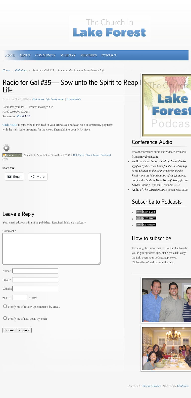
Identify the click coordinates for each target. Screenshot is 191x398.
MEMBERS (89, 55)
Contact (109, 55)
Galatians (21, 70)
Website (7, 289)
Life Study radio (55, 99)
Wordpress (183, 386)
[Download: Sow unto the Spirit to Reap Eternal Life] (12, 155)
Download (106, 155)
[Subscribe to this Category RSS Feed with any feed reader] (146, 225)
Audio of (148, 189)
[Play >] (6, 148)
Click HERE (9, 125)
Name (7, 271)
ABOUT (24, 55)
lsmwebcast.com (148, 156)
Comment (9, 231)
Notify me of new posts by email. (28, 318)
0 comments (74, 99)
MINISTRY (68, 55)
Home (6, 70)
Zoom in (173, 91)
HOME (9, 55)
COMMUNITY (45, 55)
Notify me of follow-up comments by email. (34, 307)
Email (6, 280)
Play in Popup (92, 155)
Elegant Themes (152, 386)
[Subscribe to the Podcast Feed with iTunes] (146, 212)
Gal (23, 116)
